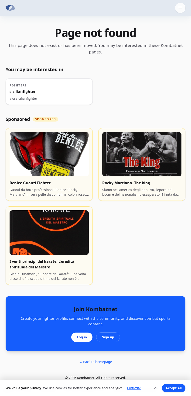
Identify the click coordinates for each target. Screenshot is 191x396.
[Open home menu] (180, 8)
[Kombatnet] (10, 8)
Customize (134, 388)
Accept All (174, 388)
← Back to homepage (95, 362)
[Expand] (156, 388)
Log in (82, 337)
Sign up (108, 337)
